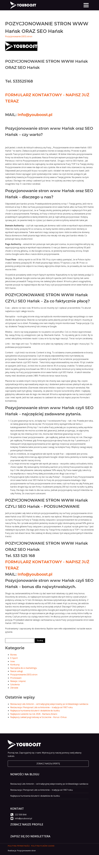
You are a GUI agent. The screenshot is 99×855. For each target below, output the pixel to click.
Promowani (15, 677)
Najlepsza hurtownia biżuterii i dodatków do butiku (35, 710)
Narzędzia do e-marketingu (23, 668)
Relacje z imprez (18, 681)
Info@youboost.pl (35, 114)
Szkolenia (15, 684)
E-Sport (14, 658)
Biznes (13, 654)
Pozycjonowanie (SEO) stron (18, 36)
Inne (12, 661)
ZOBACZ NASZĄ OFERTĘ (48, 763)
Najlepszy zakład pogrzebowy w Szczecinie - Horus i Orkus (38, 717)
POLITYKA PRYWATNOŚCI (19, 846)
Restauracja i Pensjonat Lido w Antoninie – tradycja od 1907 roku (41, 707)
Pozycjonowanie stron (26, 850)
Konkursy (15, 664)
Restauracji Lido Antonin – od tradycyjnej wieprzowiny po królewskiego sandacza (49, 704)
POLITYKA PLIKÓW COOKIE (42, 846)
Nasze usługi (16, 671)
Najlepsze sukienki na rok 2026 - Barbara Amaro (33, 714)
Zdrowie (14, 687)
